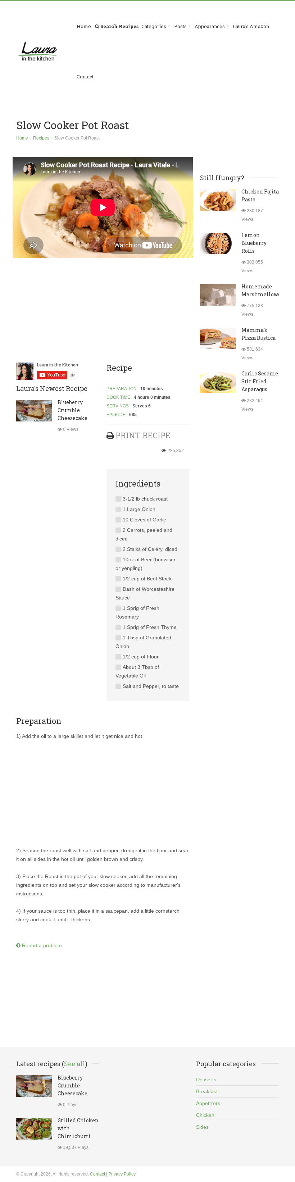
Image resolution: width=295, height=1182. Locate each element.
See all (74, 1063)
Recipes (41, 138)
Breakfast (207, 1091)
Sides (202, 1127)
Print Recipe (142, 435)
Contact (85, 76)
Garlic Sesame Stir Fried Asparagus (259, 381)
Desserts (206, 1079)
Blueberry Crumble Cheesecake (72, 410)
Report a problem (41, 945)
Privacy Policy (122, 1174)
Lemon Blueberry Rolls (254, 243)
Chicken (205, 1115)
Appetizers (208, 1103)
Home (84, 26)
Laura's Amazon (251, 26)
